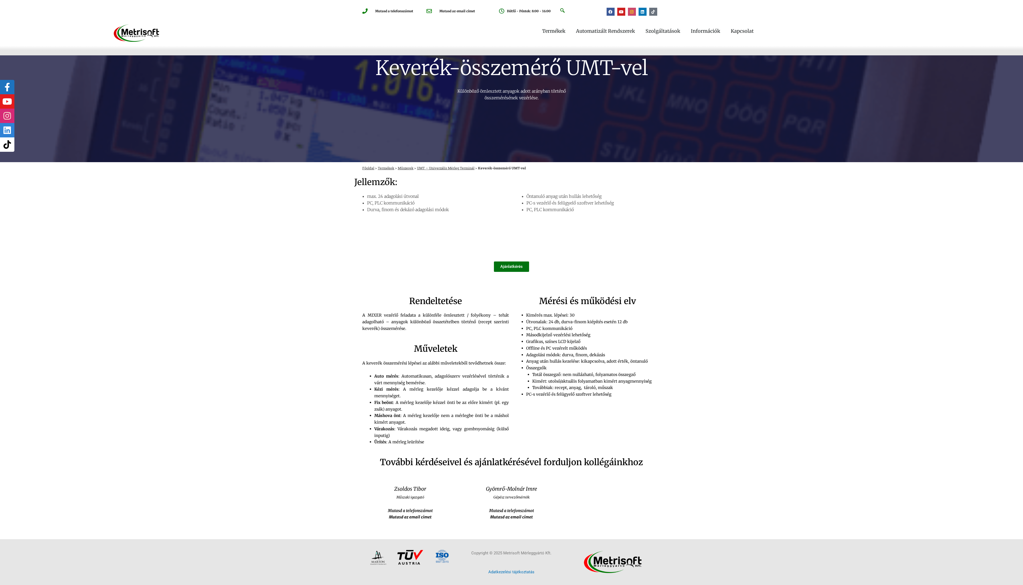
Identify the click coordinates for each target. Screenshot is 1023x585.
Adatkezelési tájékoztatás (511, 572)
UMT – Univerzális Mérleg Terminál (445, 168)
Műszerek (405, 168)
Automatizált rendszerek (605, 31)
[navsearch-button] (562, 11)
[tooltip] (7, 87)
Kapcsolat (742, 31)
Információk (705, 31)
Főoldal (368, 168)
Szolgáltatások (663, 31)
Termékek (553, 31)
